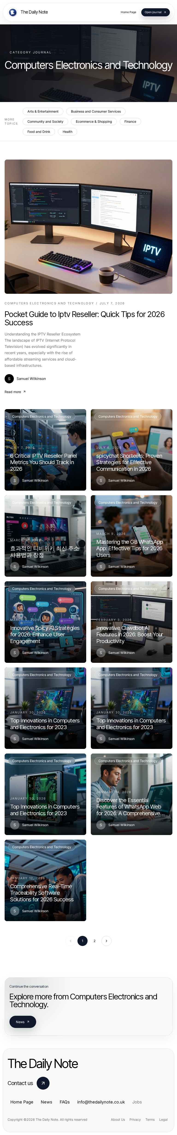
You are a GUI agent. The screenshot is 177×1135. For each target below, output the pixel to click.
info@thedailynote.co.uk (101, 1102)
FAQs (65, 1102)
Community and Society (45, 121)
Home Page (21, 1102)
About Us (118, 1119)
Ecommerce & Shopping (94, 121)
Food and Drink (38, 132)
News (20, 1022)
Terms (150, 1119)
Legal (163, 1119)
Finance (130, 121)
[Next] (106, 941)
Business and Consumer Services (96, 111)
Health (67, 132)
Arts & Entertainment (43, 111)
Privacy (135, 1119)
